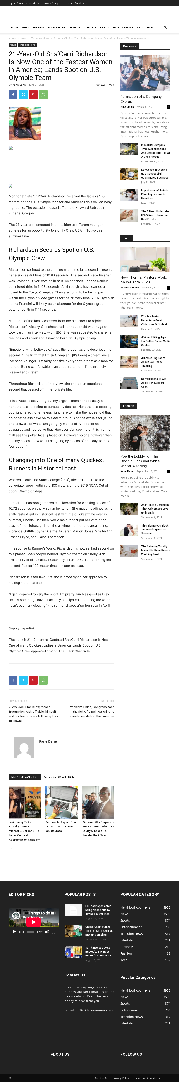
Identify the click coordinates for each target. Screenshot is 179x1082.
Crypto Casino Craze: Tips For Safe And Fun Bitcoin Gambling (99, 930)
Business (38, 27)
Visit (140, 27)
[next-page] (18, 848)
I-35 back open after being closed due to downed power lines (98, 910)
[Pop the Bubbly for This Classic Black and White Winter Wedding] (145, 433)
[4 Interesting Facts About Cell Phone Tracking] (129, 362)
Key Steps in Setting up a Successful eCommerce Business (155, 173)
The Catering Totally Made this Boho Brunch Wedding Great (155, 550)
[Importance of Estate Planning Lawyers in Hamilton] (129, 195)
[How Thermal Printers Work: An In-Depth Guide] (145, 259)
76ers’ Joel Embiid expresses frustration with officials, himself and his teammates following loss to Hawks (33, 714)
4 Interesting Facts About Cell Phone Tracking (153, 362)
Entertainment (123, 27)
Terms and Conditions (74, 3)
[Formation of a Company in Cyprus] (145, 73)
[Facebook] (13, 94)
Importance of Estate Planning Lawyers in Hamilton (155, 194)
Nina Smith (127, 106)
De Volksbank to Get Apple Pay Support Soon (154, 382)
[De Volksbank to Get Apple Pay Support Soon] (129, 383)
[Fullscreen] (53, 932)
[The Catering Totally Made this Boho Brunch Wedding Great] (129, 551)
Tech (150, 27)
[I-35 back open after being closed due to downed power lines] (73, 910)
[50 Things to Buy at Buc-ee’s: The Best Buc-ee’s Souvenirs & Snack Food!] (73, 952)
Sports (104, 27)
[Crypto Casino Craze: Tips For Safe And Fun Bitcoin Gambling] (73, 931)
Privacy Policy (50, 3)
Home (14, 27)
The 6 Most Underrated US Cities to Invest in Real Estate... (155, 215)
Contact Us (32, 3)
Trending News (40, 38)
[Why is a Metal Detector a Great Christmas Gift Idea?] (129, 321)
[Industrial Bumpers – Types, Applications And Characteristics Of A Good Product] (129, 149)
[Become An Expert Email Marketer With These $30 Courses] (61, 802)
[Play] (14, 932)
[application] (34, 922)
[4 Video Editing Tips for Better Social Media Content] (129, 341)
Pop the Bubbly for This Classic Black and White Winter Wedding (140, 461)
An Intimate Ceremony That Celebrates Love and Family (155, 508)
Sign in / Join (16, 3)
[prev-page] (11, 848)
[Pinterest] (33, 94)
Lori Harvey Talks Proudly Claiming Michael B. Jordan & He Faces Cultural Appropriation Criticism (24, 830)
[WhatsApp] (43, 94)
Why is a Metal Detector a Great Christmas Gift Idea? (154, 320)
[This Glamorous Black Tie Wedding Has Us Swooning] (129, 530)
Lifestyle (90, 27)
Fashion (75, 27)
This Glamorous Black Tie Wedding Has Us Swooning (154, 529)
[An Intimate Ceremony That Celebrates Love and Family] (129, 509)
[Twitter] (23, 94)
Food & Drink (57, 27)
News (25, 27)
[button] (165, 28)
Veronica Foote (129, 287)
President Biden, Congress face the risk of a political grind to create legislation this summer (91, 711)
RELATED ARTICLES (25, 777)
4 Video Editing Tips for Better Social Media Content (155, 341)
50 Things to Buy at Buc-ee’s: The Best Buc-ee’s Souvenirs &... (99, 951)
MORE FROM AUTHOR (59, 777)
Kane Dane (19, 84)
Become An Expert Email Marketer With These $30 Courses (61, 826)
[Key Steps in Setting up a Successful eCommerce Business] (129, 174)
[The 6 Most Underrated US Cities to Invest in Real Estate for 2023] (129, 215)
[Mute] (47, 932)
